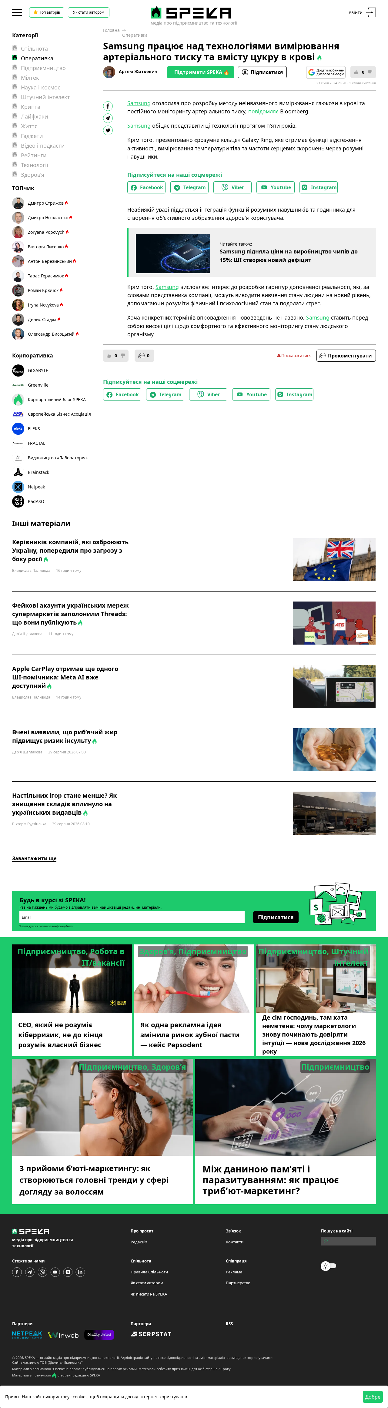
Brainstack (38, 472)
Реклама (234, 1272)
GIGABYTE (38, 370)
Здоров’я (32, 174)
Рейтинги (34, 155)
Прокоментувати (350, 355)
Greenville (38, 385)
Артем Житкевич (138, 71)
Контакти (234, 1242)
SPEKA (30, 1357)
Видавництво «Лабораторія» (58, 458)
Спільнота (34, 48)
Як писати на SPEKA (149, 1294)
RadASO (36, 501)
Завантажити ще (34, 858)
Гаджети (32, 135)
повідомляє (263, 111)
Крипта (30, 106)
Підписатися (267, 72)
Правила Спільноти (149, 1272)
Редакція (139, 1242)
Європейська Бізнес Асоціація (59, 414)
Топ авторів (50, 12)
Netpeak (36, 487)
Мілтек (30, 77)
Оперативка (135, 35)
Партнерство (238, 1283)
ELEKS (34, 428)
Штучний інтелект (45, 97)
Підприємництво (43, 68)
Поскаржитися (296, 355)
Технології (34, 165)
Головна (111, 30)
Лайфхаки (34, 116)
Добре (372, 1396)
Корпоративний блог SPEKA (57, 399)
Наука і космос (40, 87)
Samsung (139, 103)
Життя (29, 126)
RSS (229, 1323)
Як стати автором (88, 12)
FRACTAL (36, 443)
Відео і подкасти (43, 145)
